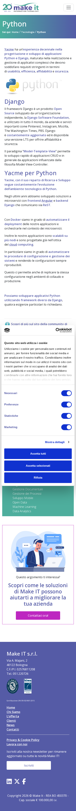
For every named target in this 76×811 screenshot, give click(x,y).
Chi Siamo (13, 712)
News (11, 725)
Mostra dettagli (55, 442)
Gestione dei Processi (27, 494)
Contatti (13, 729)
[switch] (66, 404)
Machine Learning (24, 507)
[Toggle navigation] (68, 7)
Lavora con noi (17, 744)
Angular (47, 201)
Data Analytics (22, 511)
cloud (13, 244)
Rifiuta (38, 477)
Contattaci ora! (38, 616)
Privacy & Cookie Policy (23, 740)
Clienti (11, 721)
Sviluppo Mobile (23, 498)
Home (11, 707)
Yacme (9, 49)
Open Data (20, 502)
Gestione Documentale (28, 489)
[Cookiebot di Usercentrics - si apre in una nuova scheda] (55, 330)
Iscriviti (29, 765)
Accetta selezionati (38, 465)
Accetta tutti (38, 453)
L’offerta (13, 716)
